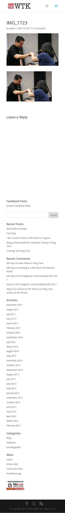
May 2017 (11, 318)
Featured (10, 442)
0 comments (39, 28)
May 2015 (11, 355)
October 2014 (13, 365)
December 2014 (14, 360)
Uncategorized (13, 447)
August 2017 (12, 309)
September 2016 (14, 337)
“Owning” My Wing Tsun (18, 250)
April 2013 (11, 416)
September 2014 (14, 369)
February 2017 (13, 328)
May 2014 (11, 388)
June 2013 (11, 407)
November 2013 (14, 397)
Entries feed (12, 464)
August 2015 (12, 351)
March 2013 (12, 420)
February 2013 (13, 425)
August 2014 (12, 374)
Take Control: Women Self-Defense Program (28, 238)
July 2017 (10, 314)
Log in (9, 459)
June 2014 (11, 383)
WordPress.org (13, 473)
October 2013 (13, 402)
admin (12, 28)
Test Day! (11, 233)
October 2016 (13, 332)
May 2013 (11, 411)
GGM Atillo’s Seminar (16, 228)
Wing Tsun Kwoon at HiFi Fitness (22, 288)
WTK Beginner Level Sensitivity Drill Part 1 (36, 284)
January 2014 (12, 393)
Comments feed (14, 468)
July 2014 (10, 379)
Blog (8, 437)
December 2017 (14, 304)
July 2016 (10, 342)
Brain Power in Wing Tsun (30, 263)
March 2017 (12, 323)
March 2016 (12, 346)
